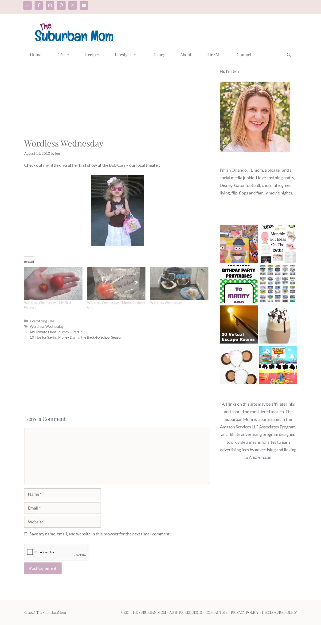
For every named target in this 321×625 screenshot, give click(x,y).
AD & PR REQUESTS (185, 612)
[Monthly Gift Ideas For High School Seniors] (278, 245)
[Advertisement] (211, 31)
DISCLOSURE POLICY (279, 612)
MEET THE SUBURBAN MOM (143, 612)
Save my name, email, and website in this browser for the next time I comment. (100, 533)
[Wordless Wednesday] (179, 284)
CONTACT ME (216, 612)
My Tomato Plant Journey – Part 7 (56, 332)
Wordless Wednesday (166, 303)
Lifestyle (123, 54)
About (185, 54)
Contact (244, 54)
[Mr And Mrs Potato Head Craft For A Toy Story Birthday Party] (239, 245)
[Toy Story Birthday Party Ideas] (278, 366)
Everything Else (42, 321)
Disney (158, 54)
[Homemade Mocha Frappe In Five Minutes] (278, 325)
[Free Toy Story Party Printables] (239, 285)
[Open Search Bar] (289, 54)
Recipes (92, 54)
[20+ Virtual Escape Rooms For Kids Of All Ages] (239, 325)
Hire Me (214, 54)
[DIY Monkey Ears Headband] (239, 366)
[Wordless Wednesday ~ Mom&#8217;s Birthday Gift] (116, 284)
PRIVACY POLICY (244, 612)
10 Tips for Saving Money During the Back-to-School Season (76, 337)
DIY (59, 54)
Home (35, 54)
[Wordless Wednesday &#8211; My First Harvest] (53, 284)
